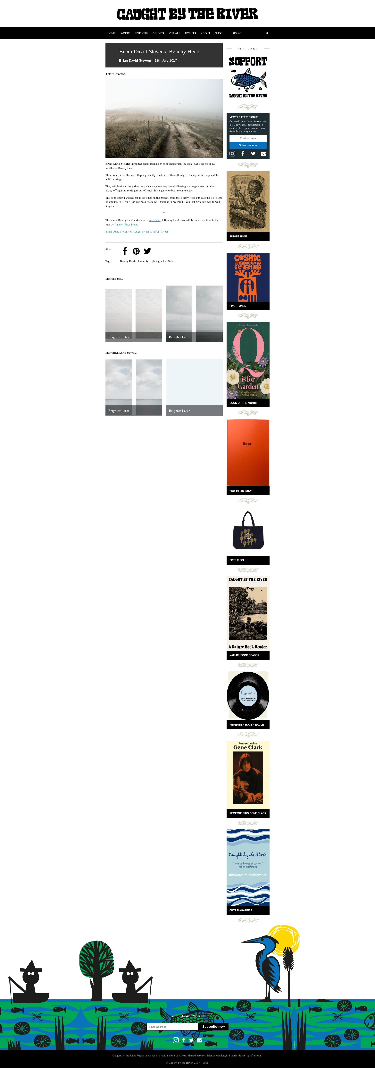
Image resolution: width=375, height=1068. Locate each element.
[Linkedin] (158, 251)
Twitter (164, 231)
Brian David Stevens (135, 60)
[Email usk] (264, 153)
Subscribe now (248, 145)
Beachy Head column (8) (134, 261)
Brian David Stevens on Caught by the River (130, 231)
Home (111, 33)
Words (125, 33)
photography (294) (162, 261)
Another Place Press (125, 224)
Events (190, 33)
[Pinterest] (136, 251)
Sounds (158, 33)
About (205, 33)
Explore (141, 33)
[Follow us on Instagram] (232, 153)
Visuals (174, 33)
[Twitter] (147, 251)
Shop (218, 33)
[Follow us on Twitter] (253, 153)
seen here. (155, 220)
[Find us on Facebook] (243, 153)
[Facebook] (124, 251)
